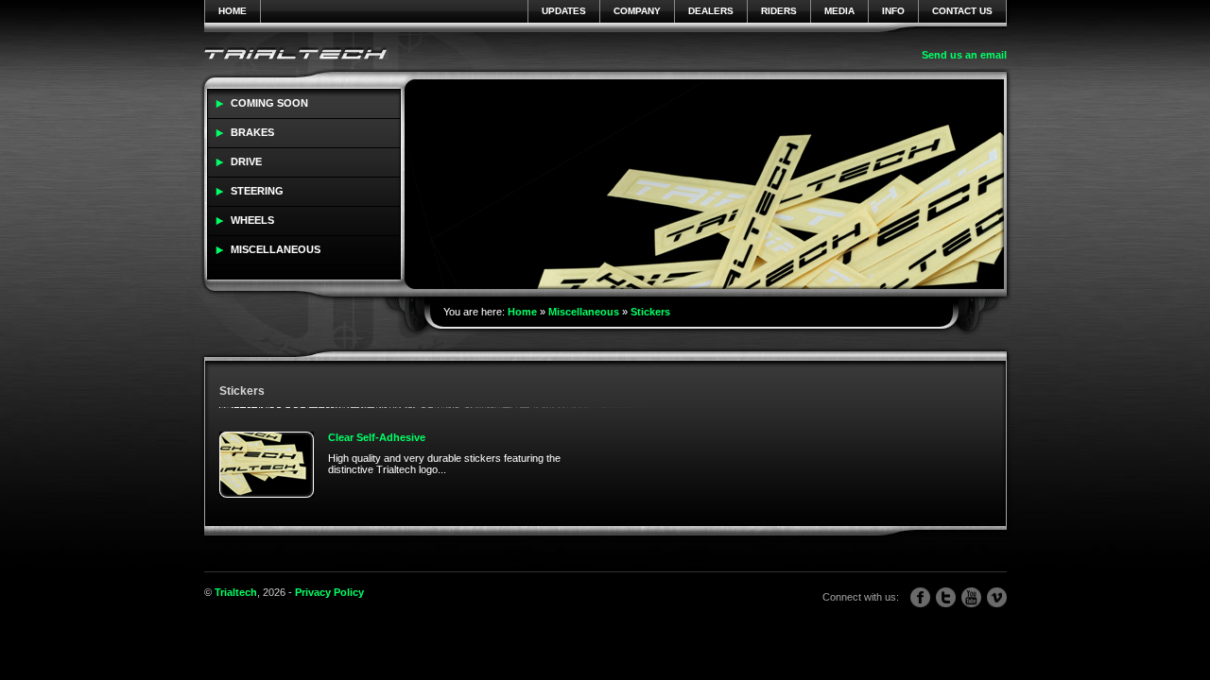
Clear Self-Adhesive (376, 437)
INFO (893, 11)
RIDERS (779, 11)
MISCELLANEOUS (275, 249)
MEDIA (839, 11)
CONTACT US (962, 11)
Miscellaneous (583, 311)
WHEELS (252, 220)
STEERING (257, 190)
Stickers (650, 311)
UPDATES (564, 11)
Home (522, 311)
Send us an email (964, 54)
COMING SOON (269, 103)
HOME (232, 11)
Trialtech (236, 592)
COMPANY (637, 11)
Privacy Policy (329, 592)
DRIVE (246, 161)
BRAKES (252, 132)
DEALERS (711, 11)
